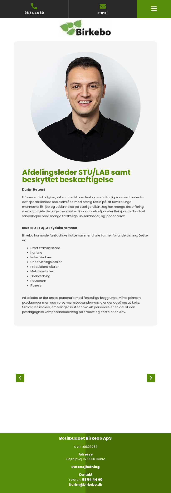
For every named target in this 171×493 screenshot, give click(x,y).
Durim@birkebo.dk (85, 484)
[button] (20, 378)
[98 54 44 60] (34, 6)
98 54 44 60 (34, 13)
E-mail (102, 13)
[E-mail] (103, 6)
